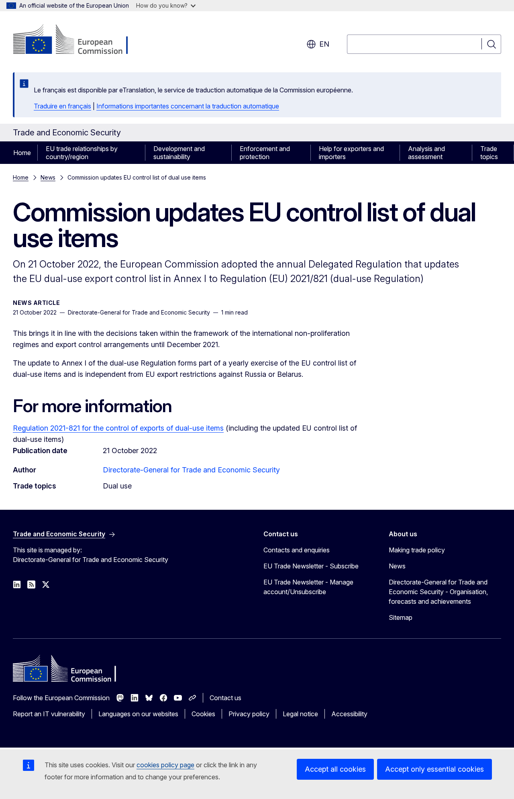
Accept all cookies (335, 769)
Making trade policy (417, 550)
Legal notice (300, 714)
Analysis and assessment (426, 153)
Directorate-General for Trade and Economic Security (191, 470)
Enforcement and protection (265, 153)
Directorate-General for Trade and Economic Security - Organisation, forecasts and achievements (438, 591)
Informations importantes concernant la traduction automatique (187, 106)
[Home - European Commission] (78, 40)
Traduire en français (62, 106)
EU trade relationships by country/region (82, 153)
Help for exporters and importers (351, 153)
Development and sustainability (179, 153)
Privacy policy (248, 714)
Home (22, 153)
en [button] (324, 44)
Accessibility (349, 714)
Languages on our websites (138, 714)
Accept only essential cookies (434, 769)
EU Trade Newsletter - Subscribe (311, 566)
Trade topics (489, 153)
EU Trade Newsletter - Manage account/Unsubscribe (308, 587)
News (48, 177)
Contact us (225, 698)
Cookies (203, 714)
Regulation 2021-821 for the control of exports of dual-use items (118, 428)
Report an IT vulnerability (49, 714)
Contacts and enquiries (296, 550)
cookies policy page (165, 765)
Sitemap (400, 617)
